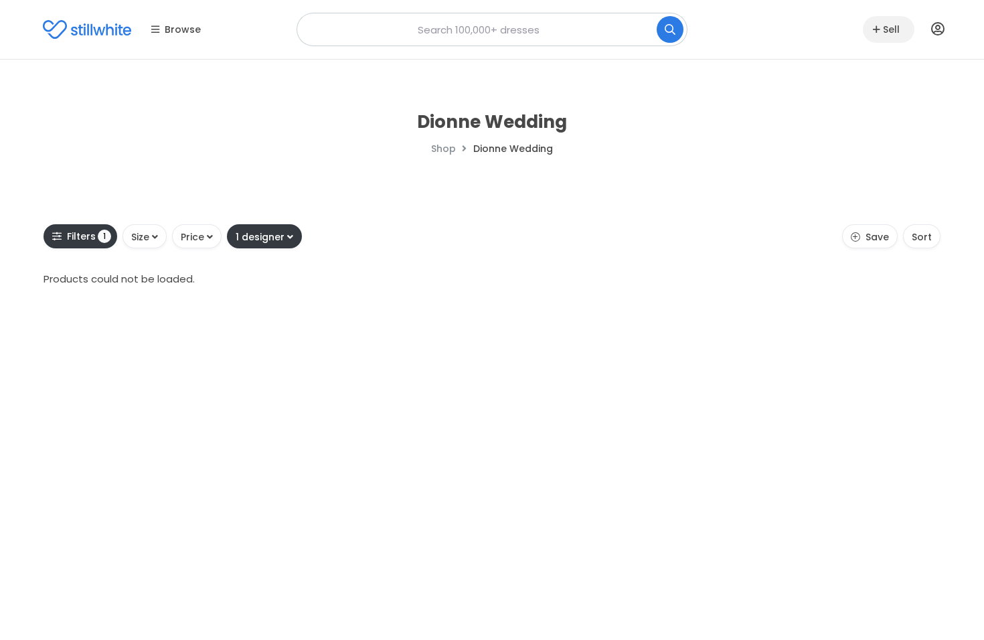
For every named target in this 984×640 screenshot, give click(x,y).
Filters (86, 236)
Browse (183, 29)
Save (877, 237)
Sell (891, 29)
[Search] (670, 29)
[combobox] (492, 29)
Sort (922, 237)
